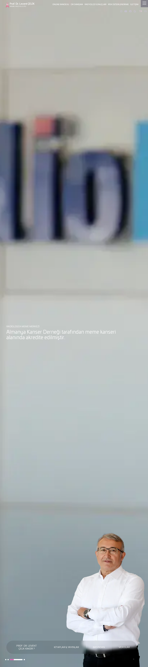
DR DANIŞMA (77, 5)
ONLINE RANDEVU (60, 5)
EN (145, 11)
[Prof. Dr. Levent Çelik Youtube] (125, 11)
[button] (5, 659)
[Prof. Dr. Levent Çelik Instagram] (121, 11)
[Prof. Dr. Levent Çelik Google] (135, 11)
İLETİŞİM (134, 5)
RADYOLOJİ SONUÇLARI (95, 5)
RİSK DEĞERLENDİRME (118, 5)
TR (140, 11)
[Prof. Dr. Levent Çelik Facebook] (130, 11)
